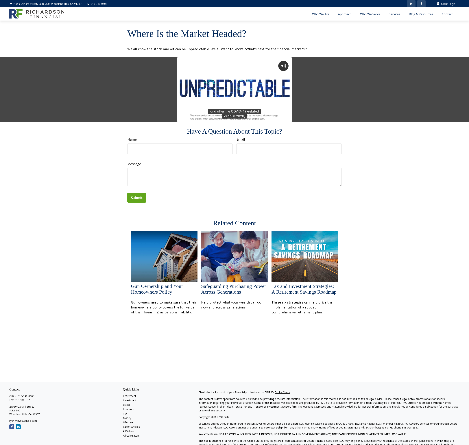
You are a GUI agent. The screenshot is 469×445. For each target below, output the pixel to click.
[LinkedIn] (411, 3)
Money (127, 418)
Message (134, 164)
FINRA (397, 423)
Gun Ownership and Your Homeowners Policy (157, 289)
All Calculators (131, 435)
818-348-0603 (99, 4)
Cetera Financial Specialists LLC (285, 423)
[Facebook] (421, 3)
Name (132, 139)
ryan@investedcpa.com (23, 420)
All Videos (128, 431)
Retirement (129, 396)
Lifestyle (128, 422)
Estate (126, 404)
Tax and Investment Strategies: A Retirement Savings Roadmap (304, 289)
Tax (125, 413)
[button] (321, 14)
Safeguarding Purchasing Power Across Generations (233, 289)
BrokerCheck (282, 392)
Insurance (128, 409)
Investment (129, 400)
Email (240, 139)
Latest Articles (131, 426)
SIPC (405, 423)
